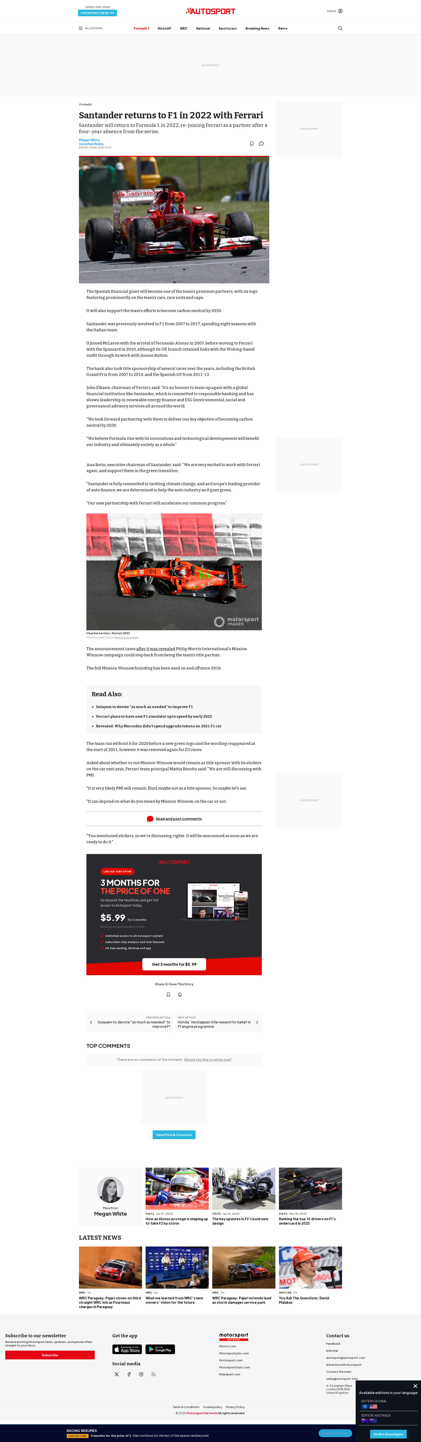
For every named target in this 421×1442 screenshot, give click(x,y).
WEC (183, 28)
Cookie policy (212, 1407)
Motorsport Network (202, 1413)
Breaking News (257, 28)
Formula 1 (141, 28)
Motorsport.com (231, 1360)
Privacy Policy (235, 1407)
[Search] (340, 28)
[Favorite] (251, 143)
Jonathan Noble (91, 143)
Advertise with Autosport (343, 1364)
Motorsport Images (127, 637)
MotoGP (164, 28)
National (203, 28)
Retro (282, 28)
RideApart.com (229, 1374)
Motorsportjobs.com (234, 1353)
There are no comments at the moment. (174, 1059)
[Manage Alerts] (179, 994)
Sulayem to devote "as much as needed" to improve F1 (144, 707)
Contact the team (338, 1371)
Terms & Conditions (186, 1407)
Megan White (89, 139)
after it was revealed (155, 648)
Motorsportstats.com (234, 1367)
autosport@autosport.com (345, 1357)
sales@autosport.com (342, 1378)
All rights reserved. (232, 1413)
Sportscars (228, 28)
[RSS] (153, 1374)
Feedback (333, 1343)
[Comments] (262, 143)
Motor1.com (227, 1346)
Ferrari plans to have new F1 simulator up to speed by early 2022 (154, 716)
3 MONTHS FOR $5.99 (97, 13)
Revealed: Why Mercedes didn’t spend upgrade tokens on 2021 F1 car (159, 726)
